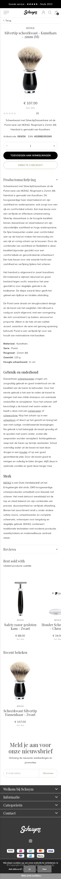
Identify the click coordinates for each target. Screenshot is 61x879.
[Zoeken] (50, 12)
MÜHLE (7, 482)
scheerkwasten (26, 378)
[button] (6, 12)
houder (23, 452)
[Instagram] (30, 841)
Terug (8, 20)
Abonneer (48, 773)
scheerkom (9, 420)
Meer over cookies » (31, 875)
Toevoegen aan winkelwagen (30, 155)
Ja (30, 869)
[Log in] (43, 12)
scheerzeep (34, 410)
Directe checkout (30, 165)
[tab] (30, 179)
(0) (37, 113)
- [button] (6, 146)
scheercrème (10, 415)
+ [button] (54, 146)
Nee (44, 869)
